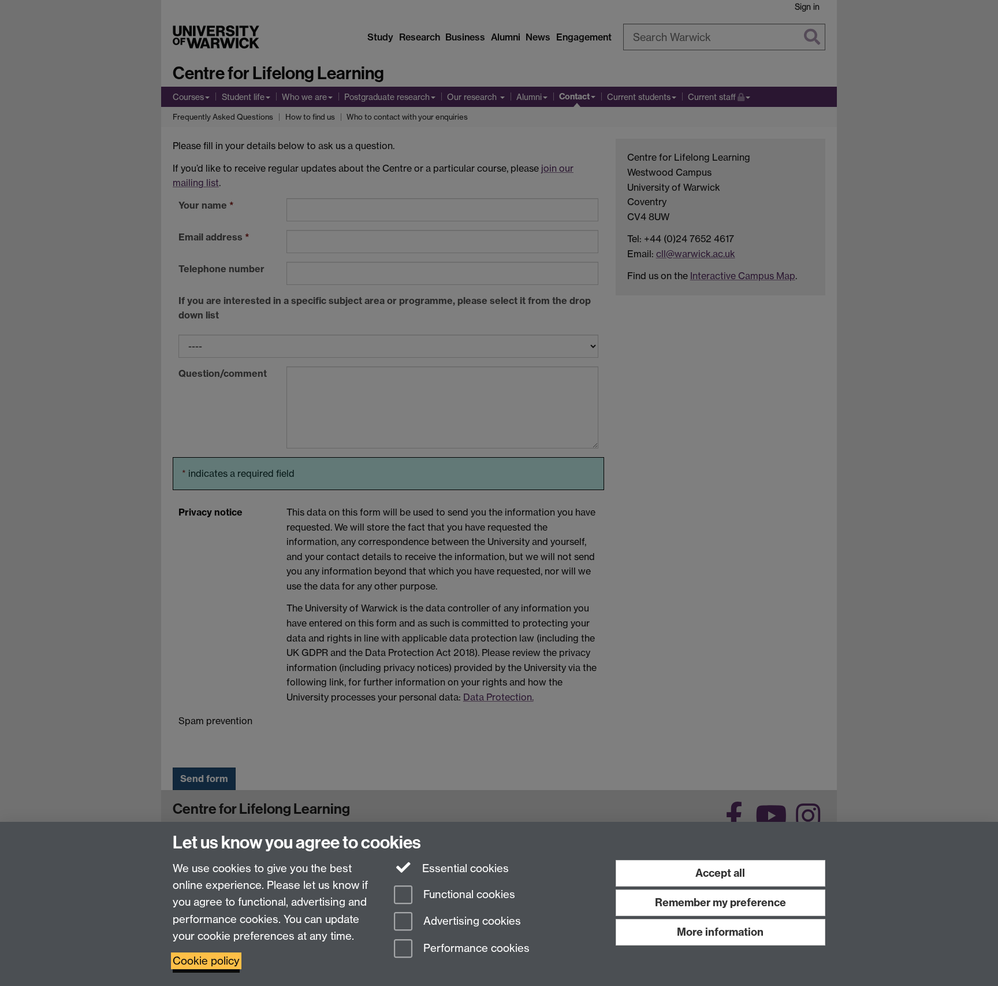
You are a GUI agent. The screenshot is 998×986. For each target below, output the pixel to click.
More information (720, 932)
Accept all (720, 873)
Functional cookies (467, 894)
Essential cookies (464, 868)
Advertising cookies (470, 921)
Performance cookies (475, 948)
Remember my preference (720, 902)
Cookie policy (206, 961)
